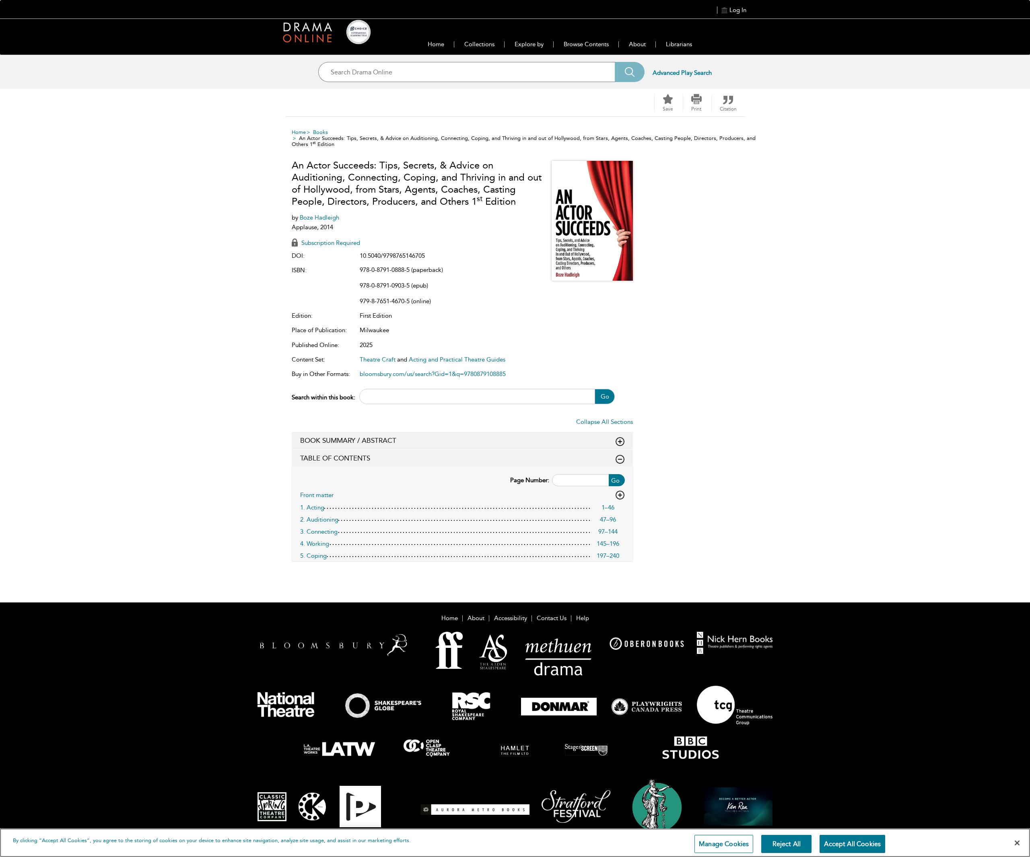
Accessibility (510, 618)
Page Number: (529, 480)
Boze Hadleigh (319, 217)
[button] (696, 103)
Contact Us (551, 618)
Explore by (529, 44)
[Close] (1017, 843)
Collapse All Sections (604, 421)
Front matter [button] (317, 495)
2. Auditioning (319, 519)
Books (320, 132)
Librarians (679, 44)
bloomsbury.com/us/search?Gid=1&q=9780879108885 (433, 374)
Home (436, 44)
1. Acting (312, 507)
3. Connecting (319, 531)
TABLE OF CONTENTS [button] (335, 458)
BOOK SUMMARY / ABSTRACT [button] (348, 440)
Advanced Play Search (682, 72)
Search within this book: (323, 397)
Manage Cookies (724, 844)
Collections (479, 44)
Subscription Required (330, 243)
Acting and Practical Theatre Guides (457, 359)
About (637, 44)
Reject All (786, 844)
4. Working (314, 543)
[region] (515, 842)
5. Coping (313, 555)
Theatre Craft (378, 359)
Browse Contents (586, 44)
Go (605, 396)
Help (582, 618)
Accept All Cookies (852, 844)
